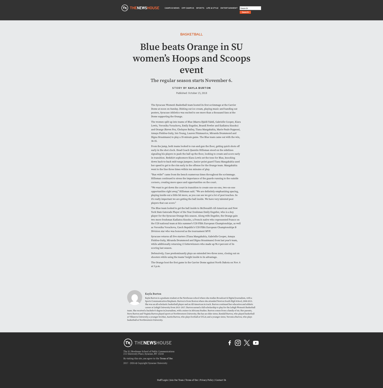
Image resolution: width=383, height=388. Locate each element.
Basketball (191, 34)
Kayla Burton (199, 88)
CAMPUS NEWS (172, 8)
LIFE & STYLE (212, 8)
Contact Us (220, 380)
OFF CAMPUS (187, 8)
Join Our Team (177, 380)
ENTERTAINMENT (229, 8)
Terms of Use (166, 358)
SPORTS (200, 8)
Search (245, 12)
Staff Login (162, 380)
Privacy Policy (206, 380)
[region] (39, 366)
